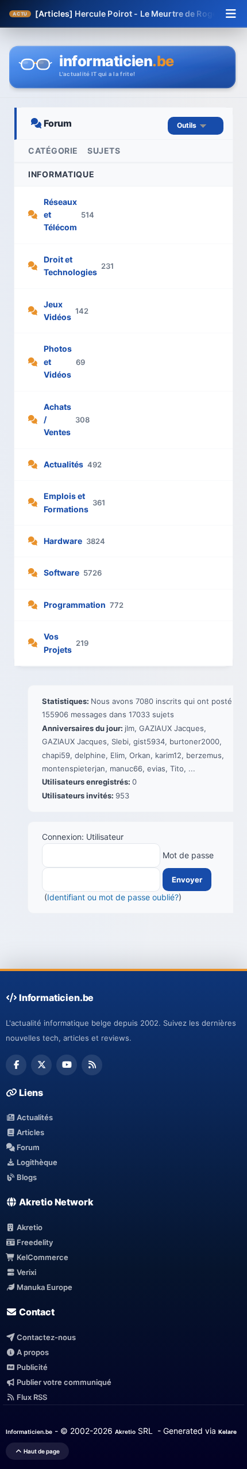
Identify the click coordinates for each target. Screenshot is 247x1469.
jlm (129, 728)
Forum (27, 1147)
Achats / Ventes (57, 419)
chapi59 (56, 755)
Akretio (29, 1227)
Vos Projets (58, 642)
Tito (177, 768)
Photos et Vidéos (58, 361)
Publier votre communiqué (63, 1382)
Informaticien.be (29, 1431)
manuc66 (126, 768)
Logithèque (36, 1162)
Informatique (61, 174)
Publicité (31, 1367)
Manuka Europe (43, 1287)
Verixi (25, 1272)
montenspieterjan (73, 768)
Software (61, 572)
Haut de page (41, 1451)
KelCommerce (41, 1257)
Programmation (75, 605)
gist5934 (149, 741)
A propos (32, 1352)
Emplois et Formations (66, 502)
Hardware (63, 541)
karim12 (168, 755)
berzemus (204, 755)
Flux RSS (31, 1397)
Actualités (63, 464)
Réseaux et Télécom (60, 215)
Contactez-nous (45, 1337)
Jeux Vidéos (57, 310)
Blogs (26, 1177)
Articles (29, 1132)
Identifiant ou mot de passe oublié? (113, 897)
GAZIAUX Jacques (171, 728)
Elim (117, 755)
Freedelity (34, 1242)
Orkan (139, 755)
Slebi (120, 741)
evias (156, 768)
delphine (90, 755)
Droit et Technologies (70, 265)
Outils (188, 125)
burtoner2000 (194, 741)
